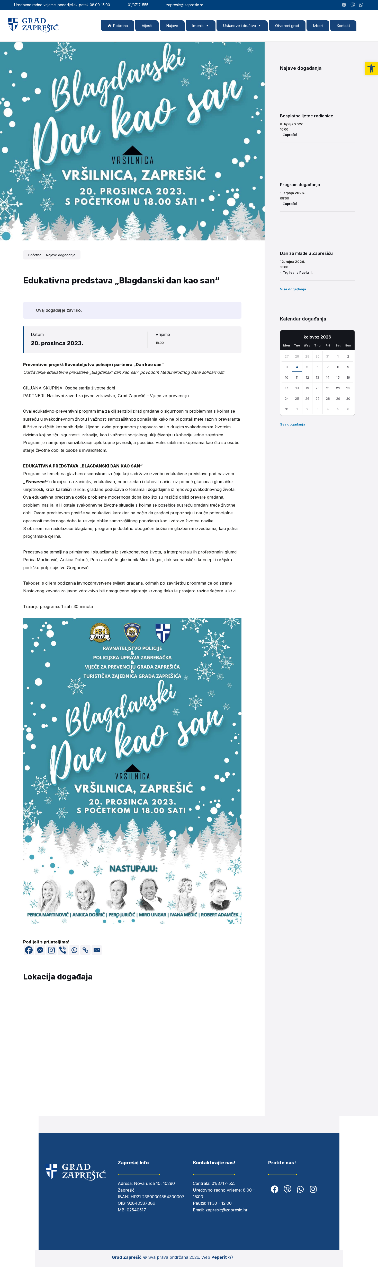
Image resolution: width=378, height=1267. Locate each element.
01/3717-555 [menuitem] (138, 5)
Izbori (318, 25)
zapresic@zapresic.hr (226, 1209)
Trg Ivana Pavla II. (298, 272)
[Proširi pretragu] (365, 25)
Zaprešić (290, 135)
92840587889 (141, 1203)
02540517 (136, 1209)
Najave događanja (60, 255)
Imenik (198, 25)
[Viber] (63, 950)
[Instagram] (368, 4)
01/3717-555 (224, 1183)
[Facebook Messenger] (40, 950)
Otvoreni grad (287, 25)
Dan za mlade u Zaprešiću (306, 253)
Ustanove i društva (239, 25)
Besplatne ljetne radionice (306, 115)
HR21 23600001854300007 (157, 1196)
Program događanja (300, 184)
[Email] (97, 950)
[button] (371, 68)
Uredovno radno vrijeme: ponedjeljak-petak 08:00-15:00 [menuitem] (62, 5)
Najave (172, 25)
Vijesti (147, 25)
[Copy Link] (85, 950)
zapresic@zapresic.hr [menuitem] (184, 5)
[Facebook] (29, 950)
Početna (120, 25)
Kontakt (343, 25)
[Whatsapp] (74, 950)
